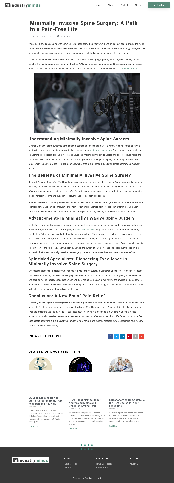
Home (97, 5)
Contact (124, 5)
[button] (110, 336)
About (110, 5)
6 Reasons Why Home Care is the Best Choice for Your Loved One (127, 403)
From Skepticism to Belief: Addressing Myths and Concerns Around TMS (85, 403)
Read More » (33, 426)
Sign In (138, 5)
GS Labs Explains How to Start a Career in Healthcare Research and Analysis (46, 400)
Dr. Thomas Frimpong (126, 68)
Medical (52, 36)
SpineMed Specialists (85, 229)
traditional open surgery (100, 150)
